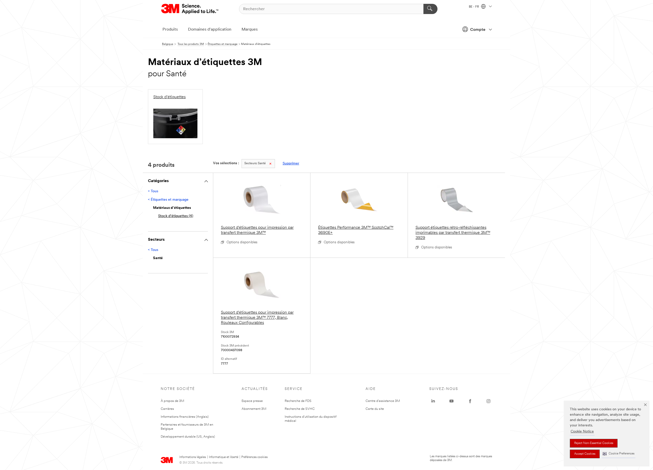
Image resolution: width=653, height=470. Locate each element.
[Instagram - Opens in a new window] (488, 401)
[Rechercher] (430, 9)
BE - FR (474, 6)
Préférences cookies (254, 457)
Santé (255, 163)
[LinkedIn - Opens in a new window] (433, 401)
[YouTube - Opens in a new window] (451, 401)
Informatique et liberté (223, 457)
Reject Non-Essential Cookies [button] (593, 443)
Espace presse (252, 401)
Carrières (167, 409)
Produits (170, 30)
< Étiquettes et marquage (168, 200)
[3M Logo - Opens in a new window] (190, 9)
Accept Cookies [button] (584, 453)
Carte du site (375, 409)
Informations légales (192, 457)
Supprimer (291, 164)
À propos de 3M (172, 401)
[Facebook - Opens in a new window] (470, 401)
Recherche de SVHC (300, 409)
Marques (250, 30)
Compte (477, 30)
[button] (618, 454)
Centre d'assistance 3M (383, 401)
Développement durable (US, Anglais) (188, 436)
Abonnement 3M (254, 409)
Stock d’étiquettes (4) (175, 216)
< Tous (153, 191)
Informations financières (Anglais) (185, 416)
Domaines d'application (209, 30)
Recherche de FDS (298, 401)
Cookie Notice (582, 432)
